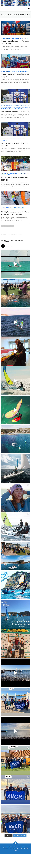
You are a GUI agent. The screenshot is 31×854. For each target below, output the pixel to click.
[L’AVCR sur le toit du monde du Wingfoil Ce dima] (15, 643)
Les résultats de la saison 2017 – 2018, (15, 111)
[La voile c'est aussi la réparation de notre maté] (15, 351)
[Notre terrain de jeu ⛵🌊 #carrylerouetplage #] (15, 439)
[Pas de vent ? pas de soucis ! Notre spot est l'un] (15, 293)
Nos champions (24, 38)
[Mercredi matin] (15, 702)
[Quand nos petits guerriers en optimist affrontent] (15, 264)
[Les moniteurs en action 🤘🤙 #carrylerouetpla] (15, 322)
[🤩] (15, 789)
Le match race (15, 38)
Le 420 (7, 107)
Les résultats (15, 71)
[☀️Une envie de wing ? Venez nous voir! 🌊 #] (15, 410)
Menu (28, 8)
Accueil (3, 105)
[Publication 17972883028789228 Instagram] (15, 673)
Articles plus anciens (8, 226)
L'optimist (9, 105)
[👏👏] (15, 614)
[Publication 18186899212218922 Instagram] (15, 760)
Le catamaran (14, 107)
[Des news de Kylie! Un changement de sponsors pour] (15, 497)
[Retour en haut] (15, 843)
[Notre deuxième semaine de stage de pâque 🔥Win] (15, 380)
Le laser (21, 107)
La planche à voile (16, 139)
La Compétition (5, 38)
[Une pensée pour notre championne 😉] (15, 585)
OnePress (5, 848)
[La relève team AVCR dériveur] (15, 819)
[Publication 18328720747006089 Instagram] (15, 731)
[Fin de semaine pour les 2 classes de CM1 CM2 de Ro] (15, 556)
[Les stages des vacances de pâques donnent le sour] (15, 468)
